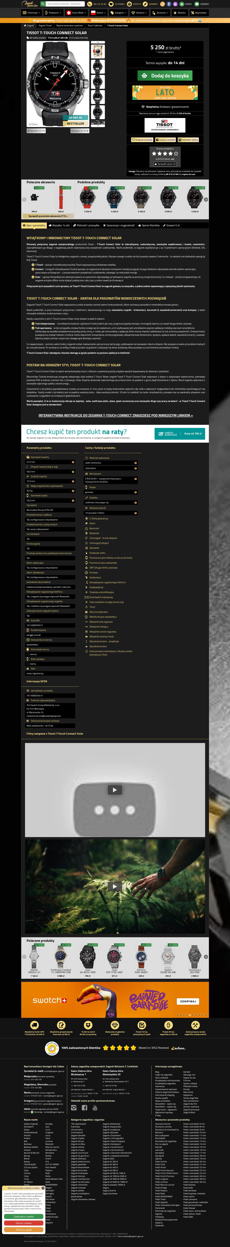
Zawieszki (159, 1225)
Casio (26, 1170)
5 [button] (190, 1015)
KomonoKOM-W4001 (141, 971)
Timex (48, 1205)
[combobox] (65, 4)
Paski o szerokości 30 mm (194, 1182)
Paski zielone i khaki (192, 1214)
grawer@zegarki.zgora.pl (53, 1104)
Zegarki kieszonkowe (80, 1167)
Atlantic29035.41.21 (34, 971)
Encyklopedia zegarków (165, 1083)
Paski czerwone (190, 1199)
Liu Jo (47, 1129)
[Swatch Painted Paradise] (115, 1001)
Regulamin (188, 1095)
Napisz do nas (189, 1078)
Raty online (188, 1092)
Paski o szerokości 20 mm (194, 1161)
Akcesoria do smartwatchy (167, 1129)
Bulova (27, 1161)
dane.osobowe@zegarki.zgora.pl (130, 1236)
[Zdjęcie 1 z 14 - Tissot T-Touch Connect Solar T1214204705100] (58, 83)
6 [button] (193, 1015)
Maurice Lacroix (52, 1147)
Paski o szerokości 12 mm (194, 1138)
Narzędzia (159, 1153)
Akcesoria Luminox (163, 1127)
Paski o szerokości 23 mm (194, 1170)
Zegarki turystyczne (111, 1129)
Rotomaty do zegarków (165, 1211)
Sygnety (158, 1214)
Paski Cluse (160, 1164)
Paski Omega (161, 1188)
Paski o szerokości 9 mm (194, 1129)
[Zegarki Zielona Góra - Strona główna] (30, 3)
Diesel (26, 1185)
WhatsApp (37, 1112)
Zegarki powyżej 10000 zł (114, 1185)
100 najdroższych (78, 1124)
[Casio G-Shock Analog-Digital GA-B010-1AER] (87, 956)
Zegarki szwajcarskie (112, 1127)
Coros (26, 1179)
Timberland (50, 1202)
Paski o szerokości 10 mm (194, 1132)
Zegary (106, 1188)
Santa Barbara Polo (54, 1179)
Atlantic (27, 1135)
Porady (186, 1089)
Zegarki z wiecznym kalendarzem (117, 1153)
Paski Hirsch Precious (164, 1176)
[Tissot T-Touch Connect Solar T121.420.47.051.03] (168, 197)
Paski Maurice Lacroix (164, 1185)
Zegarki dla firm (190, 1104)
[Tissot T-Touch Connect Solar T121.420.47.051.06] (114, 197)
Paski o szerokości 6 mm (194, 1124)
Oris (47, 1161)
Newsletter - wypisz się (165, 1106)
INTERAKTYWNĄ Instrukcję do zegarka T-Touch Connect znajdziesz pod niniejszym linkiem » (116, 415)
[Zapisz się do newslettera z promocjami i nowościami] (162, 4)
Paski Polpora (161, 1190)
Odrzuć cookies (24, 1223)
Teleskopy (159, 1217)
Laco (47, 1127)
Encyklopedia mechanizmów (167, 1080)
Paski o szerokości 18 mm (194, 1156)
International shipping (164, 1095)
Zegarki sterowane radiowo (83, 1199)
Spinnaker (49, 1190)
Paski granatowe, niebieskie (195, 1202)
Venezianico (50, 1214)
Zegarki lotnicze (78, 1176)
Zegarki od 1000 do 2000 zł (114, 1176)
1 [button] (177, 1015)
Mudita (48, 1156)
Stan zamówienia (191, 1101)
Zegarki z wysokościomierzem (116, 1156)
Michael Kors (51, 1150)
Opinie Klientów (151, 225)
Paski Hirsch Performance (166, 1173)
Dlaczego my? (189, 1075)
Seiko (47, 1182)
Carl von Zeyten (31, 1167)
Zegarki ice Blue (78, 1144)
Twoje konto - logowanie (166, 1109)
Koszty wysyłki (161, 1098)
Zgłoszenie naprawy (164, 1112)
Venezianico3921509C (195, 971)
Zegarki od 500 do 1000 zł (114, 1173)
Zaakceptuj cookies (24, 1216)
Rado (47, 1173)
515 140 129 (36, 1079)
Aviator (27, 1138)
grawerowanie (180, 106)
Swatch (48, 1196)
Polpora (48, 1170)
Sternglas (49, 1193)
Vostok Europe (51, 1217)
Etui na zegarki (161, 1144)
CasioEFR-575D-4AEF (114, 971)
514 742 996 (36, 1087)
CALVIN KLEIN (30, 1164)
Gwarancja (160, 1086)
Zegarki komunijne (191, 1109)
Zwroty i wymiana (191, 1106)
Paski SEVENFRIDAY (164, 1196)
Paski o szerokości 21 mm (194, 1164)
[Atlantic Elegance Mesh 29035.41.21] (34, 956)
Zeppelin (49, 1222)
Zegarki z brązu (77, 1150)
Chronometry (77, 1129)
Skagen (48, 1188)
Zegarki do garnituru (80, 1156)
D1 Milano (28, 1182)
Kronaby (49, 1124)
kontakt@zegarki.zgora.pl (54, 1071)
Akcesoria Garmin (163, 1124)
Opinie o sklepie (190, 1083)
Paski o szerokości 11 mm (194, 1135)
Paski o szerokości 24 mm (194, 1173)
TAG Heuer (50, 1199)
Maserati (49, 1144)
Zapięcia (159, 1222)
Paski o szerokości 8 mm (194, 1127)
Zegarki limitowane (79, 1173)
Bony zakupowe (162, 1135)
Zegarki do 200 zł (110, 1161)
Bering (27, 1156)
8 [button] (199, 1015)
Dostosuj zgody (24, 1229)
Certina (27, 1173)
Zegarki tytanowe (110, 1132)
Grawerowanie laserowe (166, 1089)
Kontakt (186, 1072)
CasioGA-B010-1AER (87, 971)
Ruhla (47, 1176)
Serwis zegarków (190, 1098)
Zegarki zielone (77, 1147)
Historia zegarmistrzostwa (167, 1092)
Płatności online (190, 1086)
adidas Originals (31, 1124)
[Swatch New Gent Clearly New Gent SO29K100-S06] (168, 956)
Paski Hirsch (160, 1167)
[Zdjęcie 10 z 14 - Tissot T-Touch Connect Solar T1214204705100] (98, 83)
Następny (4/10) (79, 131)
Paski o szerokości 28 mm (194, 1179)
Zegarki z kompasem (112, 1144)
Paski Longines (161, 1179)
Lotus (47, 1138)
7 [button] (196, 1015)
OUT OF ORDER (52, 1164)
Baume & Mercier (31, 1153)
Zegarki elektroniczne (80, 1161)
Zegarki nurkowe (78, 1188)
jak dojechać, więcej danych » (82, 1089)
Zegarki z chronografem (113, 1138)
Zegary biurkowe (110, 1193)
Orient (48, 1158)
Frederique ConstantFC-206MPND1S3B (61, 971)
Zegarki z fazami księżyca (114, 1141)
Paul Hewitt (50, 1167)
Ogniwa (158, 1158)
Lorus (47, 1135)
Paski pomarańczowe (192, 1205)
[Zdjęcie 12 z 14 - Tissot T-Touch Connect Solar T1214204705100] (98, 113)
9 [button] (202, 1015)
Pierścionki (160, 1208)
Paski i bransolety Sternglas (167, 1205)
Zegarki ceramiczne (79, 1153)
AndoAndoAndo (31, 1132)
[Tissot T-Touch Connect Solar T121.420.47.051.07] (141, 197)
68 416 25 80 (79, 1085)
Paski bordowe (189, 1190)
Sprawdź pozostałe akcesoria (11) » (48, 216)
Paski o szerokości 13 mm (194, 1141)
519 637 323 (36, 1096)
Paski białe (188, 1188)
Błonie (27, 1158)
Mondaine (49, 1153)
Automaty (75, 1127)
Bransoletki (160, 1138)
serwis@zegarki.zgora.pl (53, 1096)
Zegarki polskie (77, 1190)
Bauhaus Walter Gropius (31, 1148)
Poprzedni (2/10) (37, 131)
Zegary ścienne (109, 1190)
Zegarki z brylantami (112, 1135)
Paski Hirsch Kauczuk (164, 1170)
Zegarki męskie (77, 1138)
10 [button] (205, 1015)
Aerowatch (29, 1127)
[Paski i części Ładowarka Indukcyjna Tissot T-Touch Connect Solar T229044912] (34, 197)
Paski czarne (188, 1196)
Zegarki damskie (78, 1135)
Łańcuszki (159, 1150)
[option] (115, 1001)
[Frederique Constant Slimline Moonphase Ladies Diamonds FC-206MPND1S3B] (61, 956)
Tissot (48, 1208)
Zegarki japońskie (78, 1164)
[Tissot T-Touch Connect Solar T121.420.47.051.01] (88, 197)
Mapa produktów (162, 1101)
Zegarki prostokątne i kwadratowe (80, 1195)
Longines (49, 1132)
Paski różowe (189, 1208)
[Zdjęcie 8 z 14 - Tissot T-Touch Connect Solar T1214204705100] (98, 53)
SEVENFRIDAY (51, 1185)
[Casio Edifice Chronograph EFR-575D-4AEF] (114, 956)
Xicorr (48, 1219)
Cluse (26, 1176)
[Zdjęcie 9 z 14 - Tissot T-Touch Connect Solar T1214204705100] (98, 68)
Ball (25, 1141)
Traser (48, 1211)
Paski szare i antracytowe (194, 1211)
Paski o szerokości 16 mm (194, 1150)
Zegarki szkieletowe (111, 1124)
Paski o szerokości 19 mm (194, 1158)
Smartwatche (77, 1132)
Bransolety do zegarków (165, 1141)
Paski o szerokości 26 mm (194, 1176)
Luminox (49, 1141)
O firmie (186, 1080)
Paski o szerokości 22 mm (194, 1167)
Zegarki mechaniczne (80, 1179)
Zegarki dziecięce (78, 1158)
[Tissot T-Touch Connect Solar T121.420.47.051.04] (195, 197)
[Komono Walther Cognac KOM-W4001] (141, 956)
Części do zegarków (163, 1075)
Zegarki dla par (77, 1141)
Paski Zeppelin (161, 1202)
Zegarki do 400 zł (110, 1167)
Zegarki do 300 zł (110, 1164)
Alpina (26, 1129)
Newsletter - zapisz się (165, 1104)
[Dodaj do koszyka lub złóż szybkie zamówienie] (165, 75)
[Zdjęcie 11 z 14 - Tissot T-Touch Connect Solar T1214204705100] (98, 98)
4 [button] (187, 1015)
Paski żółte (188, 1217)
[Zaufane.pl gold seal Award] (52, 1048)
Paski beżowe (189, 1185)
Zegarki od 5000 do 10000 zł (115, 1182)
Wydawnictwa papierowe (166, 1219)
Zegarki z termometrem (113, 1150)
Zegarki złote (108, 1158)
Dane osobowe (161, 1078)
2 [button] (180, 1015)
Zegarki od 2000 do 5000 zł (114, 1179)
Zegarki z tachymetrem (113, 1147)
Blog (157, 1072)
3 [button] (184, 1015)
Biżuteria (159, 1132)
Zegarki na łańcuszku (80, 1182)
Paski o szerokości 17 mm (194, 1153)
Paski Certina (161, 1161)
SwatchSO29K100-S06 (168, 971)
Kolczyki (158, 1147)
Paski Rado (160, 1193)
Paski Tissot (160, 1199)
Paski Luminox (161, 1182)
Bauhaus (28, 1144)
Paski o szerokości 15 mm (194, 1147)
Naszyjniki (159, 1156)
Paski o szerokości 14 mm (194, 1144)
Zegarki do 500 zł (110, 1170)
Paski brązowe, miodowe (194, 1193)
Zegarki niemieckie (79, 1185)
